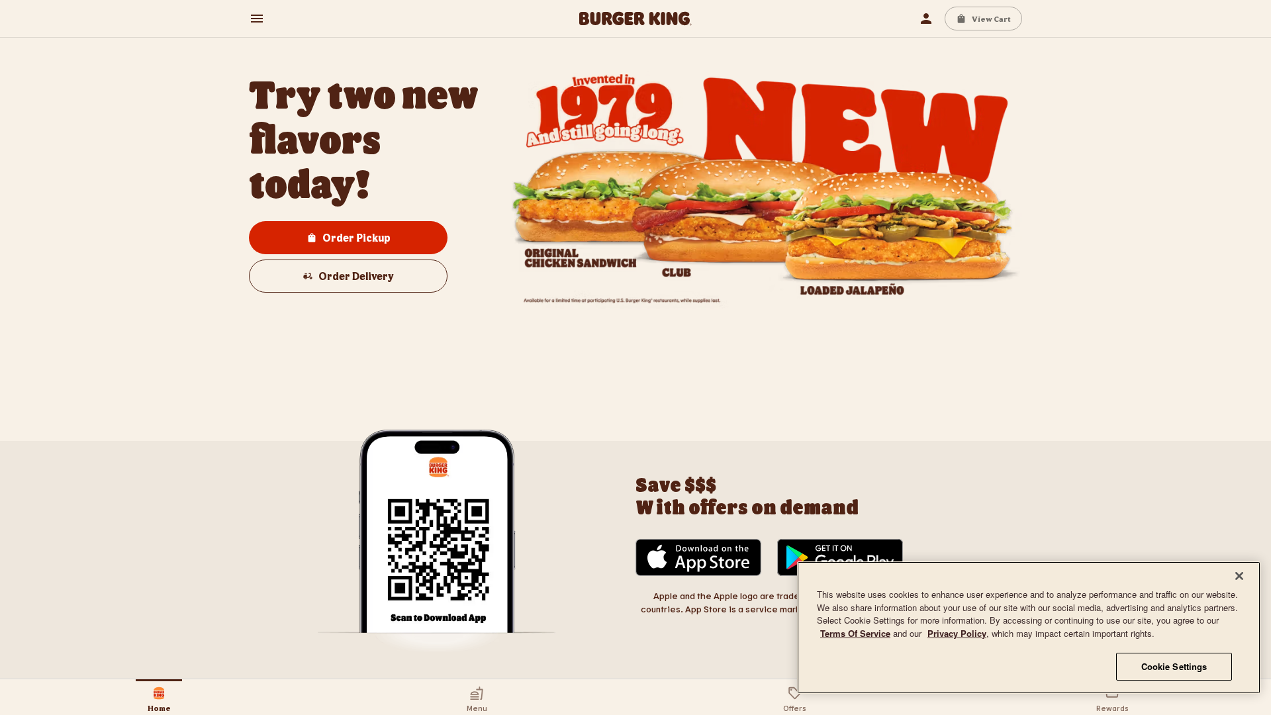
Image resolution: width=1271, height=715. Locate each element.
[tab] (159, 697)
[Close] (1239, 576)
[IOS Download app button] (698, 559)
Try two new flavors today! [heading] (367, 138)
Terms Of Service (855, 633)
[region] (1028, 627)
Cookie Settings (1174, 666)
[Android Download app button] (840, 559)
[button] (257, 18)
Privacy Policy (956, 633)
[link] (635, 18)
